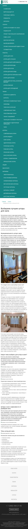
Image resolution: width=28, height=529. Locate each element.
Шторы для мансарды (10, 71)
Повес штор (7, 37)
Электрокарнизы (9, 174)
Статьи (14, 494)
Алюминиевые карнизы (11, 180)
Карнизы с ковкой (9, 190)
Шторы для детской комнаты (12, 62)
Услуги (5, 24)
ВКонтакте (6, 168)
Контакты (6, 21)
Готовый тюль (8, 49)
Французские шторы (10, 161)
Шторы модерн (8, 136)
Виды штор (14, 490)
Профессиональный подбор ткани (14, 46)
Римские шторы (8, 149)
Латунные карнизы (9, 187)
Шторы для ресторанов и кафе (12, 74)
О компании (7, 8)
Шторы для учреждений (11, 88)
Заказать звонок (14, 509)
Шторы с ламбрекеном (10, 158)
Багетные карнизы (9, 196)
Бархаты (6, 97)
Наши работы (14, 477)
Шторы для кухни (9, 68)
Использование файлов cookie (18, 523)
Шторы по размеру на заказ (12, 27)
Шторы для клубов (9, 77)
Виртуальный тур (9, 12)
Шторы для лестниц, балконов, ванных (13, 81)
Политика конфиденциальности (9, 522)
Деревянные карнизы (10, 193)
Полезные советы (9, 15)
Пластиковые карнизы (10, 177)
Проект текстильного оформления (14, 34)
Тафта (5, 127)
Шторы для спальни (10, 59)
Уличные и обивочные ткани (12, 101)
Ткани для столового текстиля (13, 119)
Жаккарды (6, 104)
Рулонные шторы (9, 146)
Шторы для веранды (9, 65)
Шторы (5, 130)
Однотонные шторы (9, 142)
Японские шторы (9, 152)
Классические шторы (10, 155)
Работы (5, 52)
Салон (5, 5)
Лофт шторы (7, 139)
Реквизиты (7, 18)
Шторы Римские (8, 85)
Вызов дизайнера (9, 43)
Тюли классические (10, 107)
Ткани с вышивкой (9, 116)
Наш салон (14, 468)
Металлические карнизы (11, 184)
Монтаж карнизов (9, 40)
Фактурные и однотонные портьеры (11, 123)
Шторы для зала (8, 56)
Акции (5, 164)
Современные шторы (10, 133)
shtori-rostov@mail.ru (14, 512)
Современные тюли (9, 110)
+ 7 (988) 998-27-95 (22, 1)
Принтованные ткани (10, 113)
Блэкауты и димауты (10, 94)
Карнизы (5, 171)
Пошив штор (7, 30)
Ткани (4, 91)
